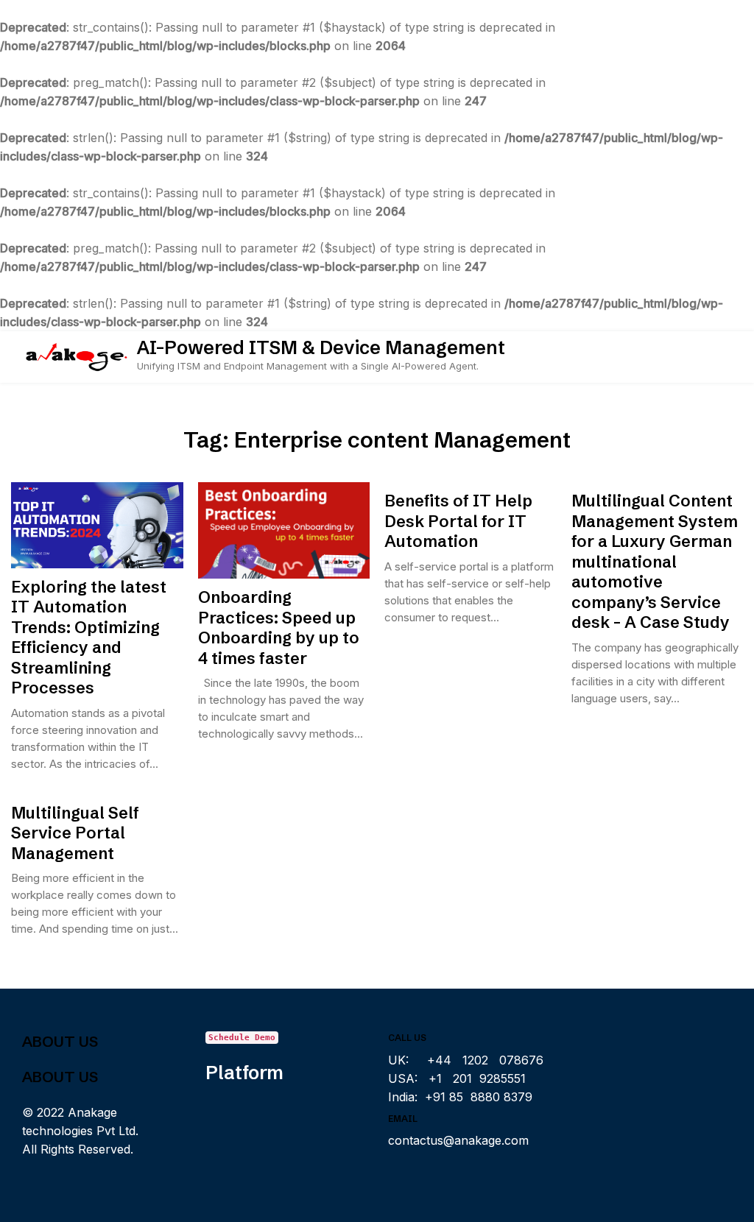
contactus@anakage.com (458, 1140)
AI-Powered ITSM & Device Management (321, 347)
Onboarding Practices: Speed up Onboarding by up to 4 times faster (278, 627)
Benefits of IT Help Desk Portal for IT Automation (458, 521)
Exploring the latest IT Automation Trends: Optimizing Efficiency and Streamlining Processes (88, 638)
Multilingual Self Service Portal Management (75, 833)
